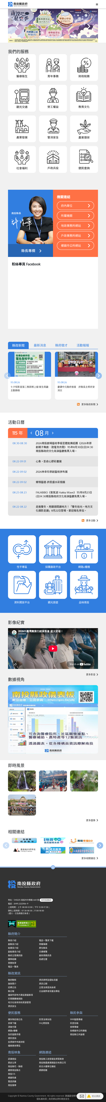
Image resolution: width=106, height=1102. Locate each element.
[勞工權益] (53, 98)
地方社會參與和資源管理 (19, 1002)
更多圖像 (90, 820)
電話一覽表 (13, 966)
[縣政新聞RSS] (78, 404)
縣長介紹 (12, 940)
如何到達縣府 (46, 900)
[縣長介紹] (30, 223)
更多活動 (90, 520)
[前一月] (31, 433)
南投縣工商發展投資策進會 (51, 1059)
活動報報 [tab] (83, 345)
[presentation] (17, 26)
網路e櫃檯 (12, 1030)
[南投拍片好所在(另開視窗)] (24, 850)
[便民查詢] (84, 159)
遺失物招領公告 (15, 1019)
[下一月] (52, 433)
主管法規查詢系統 (47, 987)
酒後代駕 (12, 1027)
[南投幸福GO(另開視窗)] (81, 840)
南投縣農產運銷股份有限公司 (52, 1062)
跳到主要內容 (9, 3)
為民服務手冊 (14, 1034)
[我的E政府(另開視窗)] (12, 923)
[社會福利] (22, 159)
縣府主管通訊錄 (15, 955)
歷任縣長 (43, 948)
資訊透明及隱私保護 (48, 980)
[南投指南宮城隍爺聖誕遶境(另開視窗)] (53, 780)
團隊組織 (12, 959)
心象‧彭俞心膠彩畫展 (49, 461)
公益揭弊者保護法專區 (49, 991)
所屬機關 (66, 215)
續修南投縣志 (14, 1070)
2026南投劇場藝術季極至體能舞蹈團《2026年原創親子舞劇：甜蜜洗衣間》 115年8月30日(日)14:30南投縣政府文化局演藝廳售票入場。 (64, 447)
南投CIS (11, 1074)
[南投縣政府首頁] (17, 4)
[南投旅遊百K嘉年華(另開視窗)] (22, 805)
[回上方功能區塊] (53, 867)
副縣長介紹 (13, 944)
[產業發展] (22, 129)
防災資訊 (96, 1096)
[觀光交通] (22, 98)
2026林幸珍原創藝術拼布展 (52, 471)
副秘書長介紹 (14, 951)
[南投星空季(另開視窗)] (53, 26)
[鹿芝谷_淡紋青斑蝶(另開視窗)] (84, 780)
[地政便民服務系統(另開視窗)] (53, 840)
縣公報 (11, 991)
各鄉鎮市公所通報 (78, 1030)
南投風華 (12, 1085)
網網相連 (43, 1070)
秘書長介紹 (13, 948)
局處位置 (43, 959)
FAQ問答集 (44, 1023)
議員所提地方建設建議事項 (20, 995)
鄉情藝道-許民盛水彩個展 (50, 482)
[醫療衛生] (22, 67)
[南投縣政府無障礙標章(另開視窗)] (26, 923)
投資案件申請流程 (16, 1042)
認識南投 (12, 1059)
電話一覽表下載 (46, 940)
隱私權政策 (42, 1099)
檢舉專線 (74, 1027)
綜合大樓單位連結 (47, 1066)
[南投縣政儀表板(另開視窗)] (53, 719)
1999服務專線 (76, 1019)
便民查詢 (12, 1038)
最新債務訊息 (45, 955)
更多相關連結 (88, 858)
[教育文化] (84, 98)
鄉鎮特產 (12, 1077)
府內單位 (66, 205)
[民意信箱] (82, 1096)
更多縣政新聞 (88, 404)
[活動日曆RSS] (82, 520)
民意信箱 (74, 1023)
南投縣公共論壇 (77, 1034)
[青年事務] (53, 67)
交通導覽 (43, 951)
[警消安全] (53, 129)
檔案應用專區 (14, 1045)
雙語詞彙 (12, 1081)
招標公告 (12, 987)
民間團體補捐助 (15, 998)
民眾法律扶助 (45, 1019)
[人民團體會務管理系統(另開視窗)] (81, 850)
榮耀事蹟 (43, 944)
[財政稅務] (84, 67)
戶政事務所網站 (71, 235)
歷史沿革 (12, 1062)
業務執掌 (12, 963)
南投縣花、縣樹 (15, 1066)
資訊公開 (43, 983)
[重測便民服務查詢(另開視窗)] (53, 850)
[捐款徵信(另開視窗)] (24, 840)
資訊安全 (12, 1006)
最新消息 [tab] (40, 345)
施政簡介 (12, 983)
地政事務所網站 (71, 225)
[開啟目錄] (96, 4)
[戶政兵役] (53, 159)
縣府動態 (12, 980)
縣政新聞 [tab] (18, 345)
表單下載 (12, 1023)
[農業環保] (84, 129)
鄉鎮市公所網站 (71, 245)
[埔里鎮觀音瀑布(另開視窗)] (22, 780)
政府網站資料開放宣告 (59, 1099)
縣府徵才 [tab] (61, 345)
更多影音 (90, 674)
